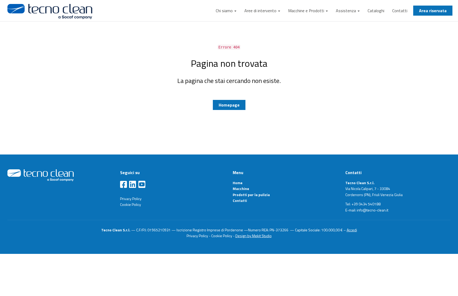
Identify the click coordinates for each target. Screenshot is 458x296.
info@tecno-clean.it (372, 210)
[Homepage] (40, 175)
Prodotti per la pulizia (251, 194)
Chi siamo (225, 10)
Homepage (229, 105)
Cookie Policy (130, 204)
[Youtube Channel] (141, 184)
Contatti (399, 10)
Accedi (352, 230)
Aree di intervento (261, 10)
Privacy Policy (131, 198)
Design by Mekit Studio (253, 235)
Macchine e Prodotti (306, 10)
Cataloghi (376, 10)
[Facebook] (123, 184)
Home (238, 182)
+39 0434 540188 (366, 204)
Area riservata (433, 10)
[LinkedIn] (132, 184)
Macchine (241, 188)
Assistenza (346, 10)
